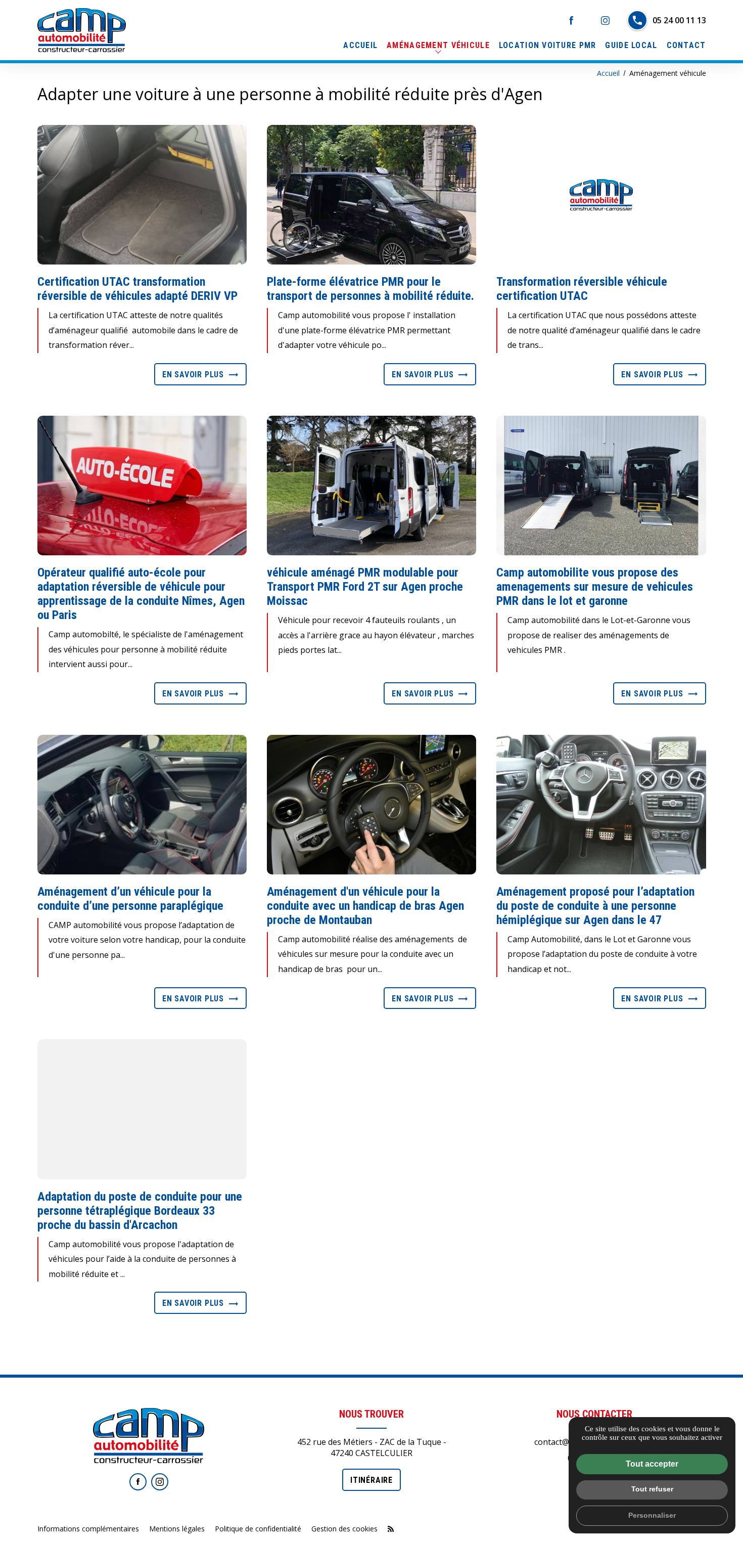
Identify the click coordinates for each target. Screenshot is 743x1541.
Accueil (360, 45)
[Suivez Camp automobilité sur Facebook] (138, 1481)
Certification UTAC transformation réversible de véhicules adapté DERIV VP (137, 289)
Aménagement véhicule (438, 45)
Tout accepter (652, 1464)
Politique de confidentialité (258, 1528)
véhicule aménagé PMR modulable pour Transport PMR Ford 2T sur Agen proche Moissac (365, 586)
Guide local (631, 45)
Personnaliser (652, 1515)
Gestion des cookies (344, 1528)
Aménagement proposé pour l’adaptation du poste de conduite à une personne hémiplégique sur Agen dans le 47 (595, 906)
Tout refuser (652, 1489)
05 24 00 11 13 (679, 20)
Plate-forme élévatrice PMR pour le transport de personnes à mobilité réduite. (370, 289)
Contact (686, 45)
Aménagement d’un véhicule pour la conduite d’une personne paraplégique (130, 899)
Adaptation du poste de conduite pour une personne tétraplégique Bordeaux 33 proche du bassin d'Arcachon (139, 1211)
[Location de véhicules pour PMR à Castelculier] (81, 30)
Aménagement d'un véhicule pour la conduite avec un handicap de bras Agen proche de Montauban (365, 906)
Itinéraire (371, 1480)
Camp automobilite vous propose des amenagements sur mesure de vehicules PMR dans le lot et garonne (594, 586)
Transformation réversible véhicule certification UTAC (581, 289)
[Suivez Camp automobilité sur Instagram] (159, 1481)
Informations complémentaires (88, 1528)
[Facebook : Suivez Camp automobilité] (571, 20)
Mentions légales (177, 1528)
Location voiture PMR (547, 45)
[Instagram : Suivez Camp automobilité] (605, 20)
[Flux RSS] (391, 1529)
